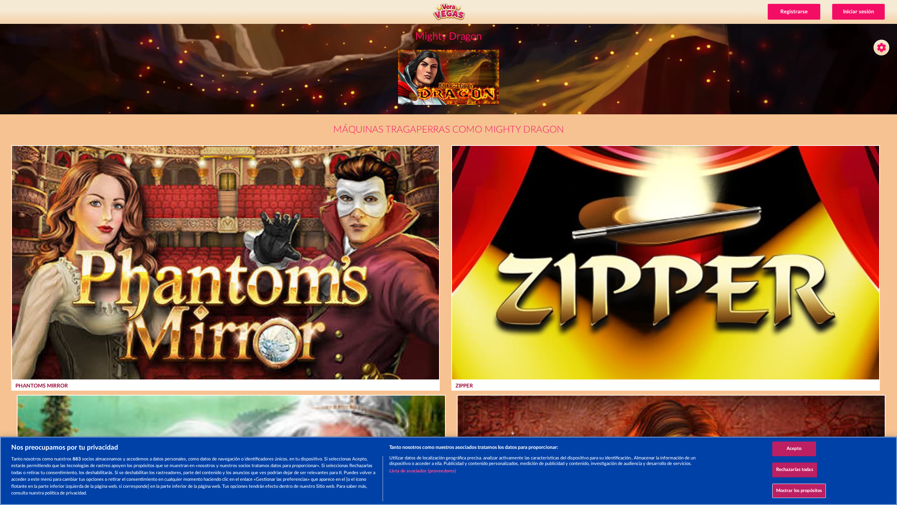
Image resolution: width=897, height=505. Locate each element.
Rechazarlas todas (794, 469)
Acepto (794, 449)
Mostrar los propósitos (799, 491)
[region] (448, 471)
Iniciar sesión (858, 11)
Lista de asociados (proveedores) (422, 471)
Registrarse (794, 11)
